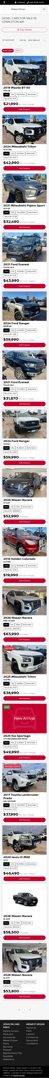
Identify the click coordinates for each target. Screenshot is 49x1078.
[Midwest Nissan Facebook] (4, 2)
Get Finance (24, 109)
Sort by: (23, 40)
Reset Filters (8, 51)
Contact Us (32, 1037)
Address (21, 2)
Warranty (8, 1047)
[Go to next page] (30, 1010)
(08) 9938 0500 (37, 2)
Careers (30, 1034)
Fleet (29, 1031)
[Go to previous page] (19, 1010)
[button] (44, 9)
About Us (31, 1028)
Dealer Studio (19, 1076)
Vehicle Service (11, 1031)
